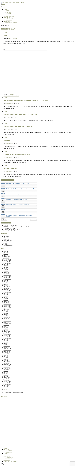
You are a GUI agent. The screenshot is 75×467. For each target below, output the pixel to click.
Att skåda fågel (9, 18)
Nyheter (5, 32)
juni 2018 (6, 372)
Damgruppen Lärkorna (9, 16)
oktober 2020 (7, 336)
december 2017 (7, 380)
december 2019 (7, 348)
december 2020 (7, 334)
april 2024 (6, 284)
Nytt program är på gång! (9, 228)
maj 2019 (6, 357)
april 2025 (6, 269)
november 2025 (7, 260)
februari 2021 (7, 331)
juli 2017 (6, 386)
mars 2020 (6, 344)
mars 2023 (6, 300)
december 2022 (7, 304)
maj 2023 (6, 297)
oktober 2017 (7, 382)
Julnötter (7, 140)
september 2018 (7, 368)
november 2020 (7, 335)
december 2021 (7, 319)
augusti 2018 (6, 369)
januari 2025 (6, 273)
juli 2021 (6, 326)
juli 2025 (6, 265)
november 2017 (7, 381)
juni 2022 (6, 311)
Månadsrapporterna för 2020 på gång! (18, 126)
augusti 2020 (6, 339)
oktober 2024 (7, 277)
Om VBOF (6, 10)
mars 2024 (6, 285)
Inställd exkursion (10, 168)
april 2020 (6, 343)
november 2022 (7, 305)
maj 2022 (6, 313)
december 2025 (7, 259)
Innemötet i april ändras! (9, 230)
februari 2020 (7, 346)
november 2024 (7, 276)
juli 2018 (6, 371)
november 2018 (7, 365)
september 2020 (7, 338)
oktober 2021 (7, 322)
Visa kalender (33, 219)
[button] (4, 219)
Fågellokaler (9, 20)
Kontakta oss (7, 21)
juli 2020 (6, 340)
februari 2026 (7, 256)
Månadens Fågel (7, 241)
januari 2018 (6, 379)
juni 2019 (6, 356)
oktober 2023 (7, 290)
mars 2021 (6, 330)
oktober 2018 (7, 367)
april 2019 (6, 359)
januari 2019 (6, 363)
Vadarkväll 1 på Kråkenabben (10, 225)
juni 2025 (6, 267)
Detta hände (6, 236)
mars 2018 (6, 376)
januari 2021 (6, 332)
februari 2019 (7, 361)
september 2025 (7, 263)
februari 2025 (7, 272)
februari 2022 (7, 317)
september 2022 (7, 308)
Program (5, 14)
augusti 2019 (6, 354)
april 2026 (6, 254)
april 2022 (6, 314)
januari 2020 (6, 347)
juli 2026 (6, 251)
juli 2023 (6, 294)
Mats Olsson (8, 117)
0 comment (11, 94)
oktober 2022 (7, 306)
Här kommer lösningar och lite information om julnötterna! (26, 100)
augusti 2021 (6, 325)
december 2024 (7, 275)
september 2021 (7, 323)
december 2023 (7, 289)
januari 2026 (6, 258)
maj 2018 (6, 373)
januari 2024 (6, 288)
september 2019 (7, 352)
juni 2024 (6, 281)
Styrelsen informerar (8, 245)
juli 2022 (6, 310)
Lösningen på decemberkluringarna (17, 154)
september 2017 (7, 384)
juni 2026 (6, 252)
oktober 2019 (7, 351)
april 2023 (6, 298)
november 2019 (7, 350)
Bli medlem (9, 13)
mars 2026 (6, 255)
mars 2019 (6, 360)
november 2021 (7, 321)
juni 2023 (6, 296)
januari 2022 (6, 318)
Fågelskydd (6, 239)
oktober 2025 (7, 261)
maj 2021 (6, 327)
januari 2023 (6, 302)
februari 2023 (7, 301)
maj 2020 (6, 342)
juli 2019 (6, 355)
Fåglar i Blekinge (7, 240)
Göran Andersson (12, 38)
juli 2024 (6, 280)
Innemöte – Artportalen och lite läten (12, 229)
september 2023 (7, 292)
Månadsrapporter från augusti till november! (21, 114)
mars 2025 (6, 271)
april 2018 (6, 375)
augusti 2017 (6, 385)
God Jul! (7, 35)
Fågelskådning (7, 17)
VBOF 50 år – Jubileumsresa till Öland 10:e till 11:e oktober (17, 227)
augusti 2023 (6, 293)
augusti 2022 (6, 309)
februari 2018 (7, 377)
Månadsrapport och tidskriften (10, 22)
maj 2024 (6, 283)
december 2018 (7, 364)
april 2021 (6, 329)
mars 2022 (6, 315)
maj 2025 (6, 268)
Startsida (5, 9)
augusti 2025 (6, 264)
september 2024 (7, 279)
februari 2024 (7, 286)
